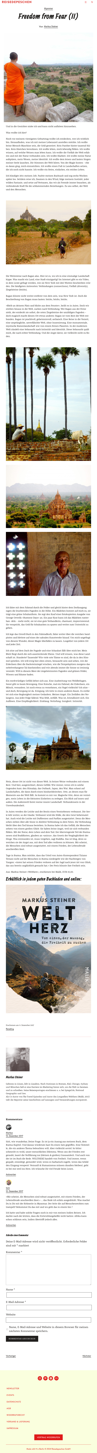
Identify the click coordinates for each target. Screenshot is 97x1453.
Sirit (8, 1188)
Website (10, 1314)
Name (10, 1289)
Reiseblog (10, 1029)
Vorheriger (11, 1355)
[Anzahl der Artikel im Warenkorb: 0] (92, 2)
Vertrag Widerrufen (48, 1437)
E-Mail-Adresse (16, 1302)
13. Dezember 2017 (14, 1135)
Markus (9, 1132)
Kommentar (14, 1252)
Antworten (11, 1174)
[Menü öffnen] (85, 2)
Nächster (87, 1355)
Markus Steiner (51, 26)
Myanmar (48, 8)
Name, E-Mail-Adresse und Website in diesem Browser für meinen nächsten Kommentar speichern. (48, 1329)
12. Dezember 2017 (14, 1191)
